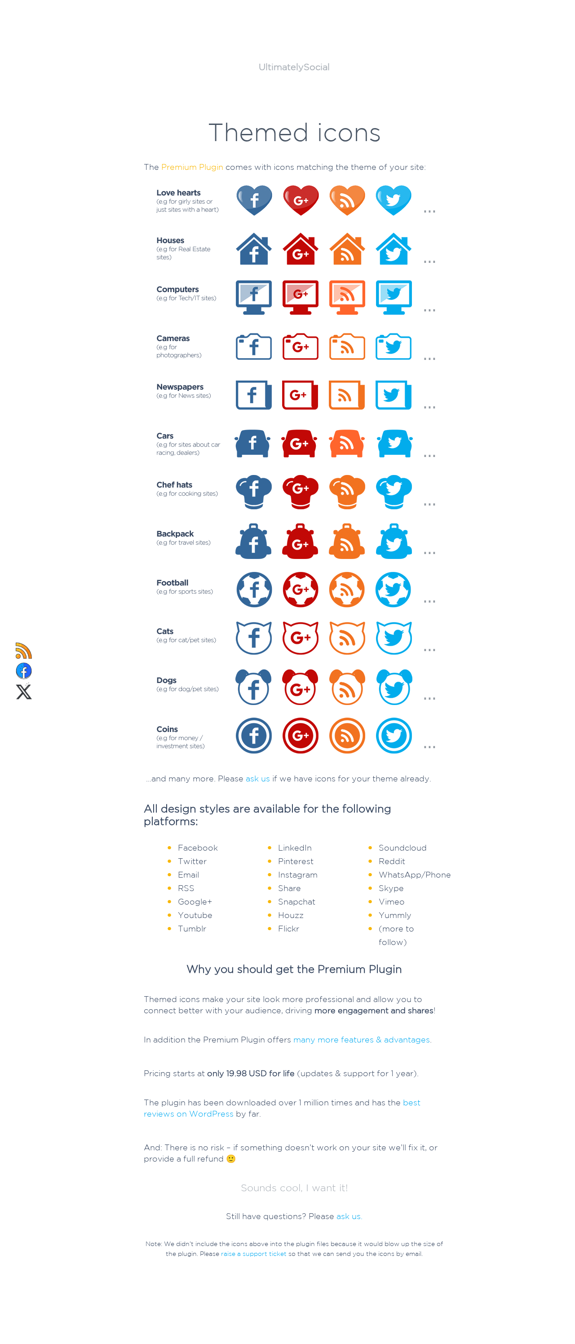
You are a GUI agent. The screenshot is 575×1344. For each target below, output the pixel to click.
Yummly (395, 914)
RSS (186, 887)
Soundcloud (403, 847)
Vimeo (392, 901)
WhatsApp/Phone (415, 874)
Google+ (195, 901)
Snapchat (296, 901)
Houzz (291, 914)
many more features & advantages (361, 1039)
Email (188, 874)
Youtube (195, 914)
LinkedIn (295, 847)
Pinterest (296, 860)
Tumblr (192, 928)
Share (289, 887)
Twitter (192, 860)
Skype (391, 887)
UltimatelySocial (294, 67)
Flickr (288, 928)
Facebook (198, 847)
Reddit (392, 860)
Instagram (298, 874)
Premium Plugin (192, 166)
